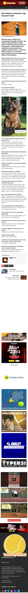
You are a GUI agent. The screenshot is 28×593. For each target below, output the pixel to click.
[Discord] (15, 591)
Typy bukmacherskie (6, 580)
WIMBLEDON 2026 (5, 562)
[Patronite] (2, 591)
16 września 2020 (6, 18)
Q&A (6, 265)
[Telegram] (19, 591)
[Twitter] (8, 591)
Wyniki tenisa (14, 365)
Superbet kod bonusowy (7, 582)
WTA (11, 265)
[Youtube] (11, 591)
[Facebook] (5, 591)
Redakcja (14, 18)
